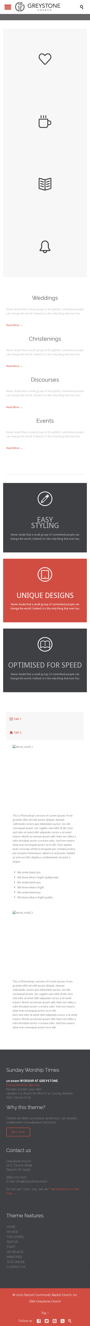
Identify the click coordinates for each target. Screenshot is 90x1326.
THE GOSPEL (15, 1237)
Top (43, 1313)
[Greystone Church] (47, 7)
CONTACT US (16, 1267)
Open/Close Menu (8, 7)
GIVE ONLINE (16, 1262)
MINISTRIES (14, 1257)
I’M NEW (12, 1232)
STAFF (11, 1247)
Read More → (14, 325)
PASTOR (12, 1242)
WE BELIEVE (15, 1252)
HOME (11, 1227)
